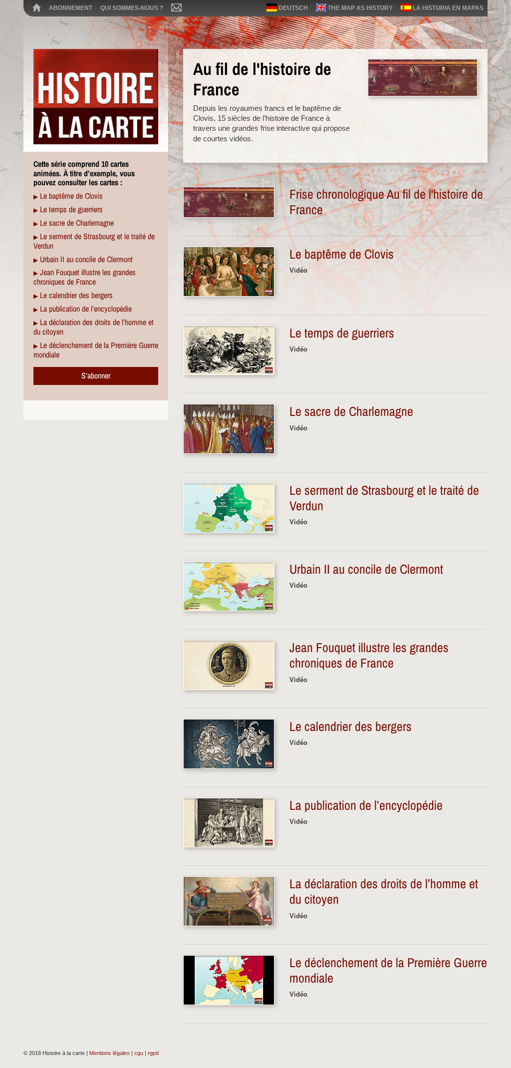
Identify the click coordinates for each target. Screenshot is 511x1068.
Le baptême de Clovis (71, 195)
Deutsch (292, 7)
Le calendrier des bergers (76, 295)
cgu (138, 1053)
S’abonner (95, 375)
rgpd (153, 1053)
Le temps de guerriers (71, 209)
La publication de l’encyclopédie (86, 308)
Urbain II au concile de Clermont (86, 259)
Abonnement (70, 7)
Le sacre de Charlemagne (77, 222)
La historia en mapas (447, 7)
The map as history (359, 7)
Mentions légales (109, 1053)
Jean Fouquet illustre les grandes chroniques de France (84, 277)
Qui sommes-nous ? (131, 7)
